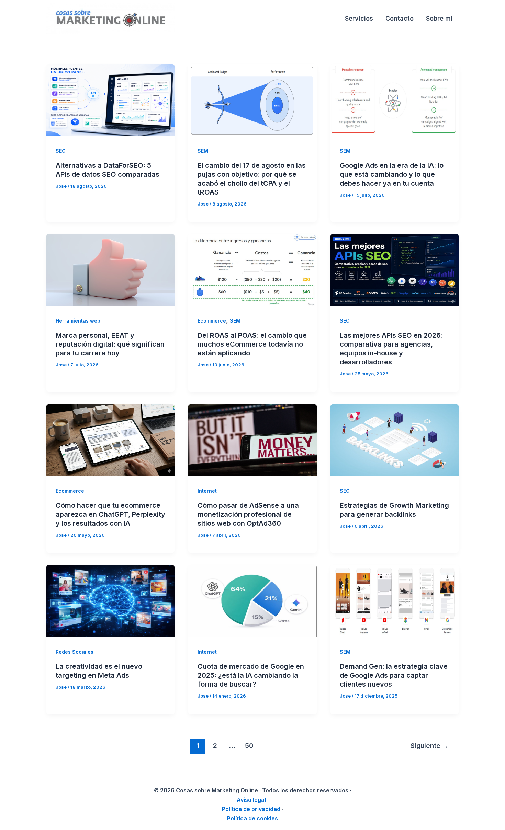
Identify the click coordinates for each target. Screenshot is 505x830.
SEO (61, 151)
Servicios (359, 18)
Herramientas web (78, 321)
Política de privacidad (251, 809)
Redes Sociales (74, 652)
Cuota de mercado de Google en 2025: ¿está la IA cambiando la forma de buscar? (251, 675)
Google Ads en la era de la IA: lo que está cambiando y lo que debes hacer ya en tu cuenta (392, 174)
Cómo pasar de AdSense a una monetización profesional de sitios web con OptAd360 (248, 514)
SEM (203, 151)
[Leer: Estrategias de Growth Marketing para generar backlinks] (394, 439)
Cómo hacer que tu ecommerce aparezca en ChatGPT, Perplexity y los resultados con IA (110, 514)
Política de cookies (252, 818)
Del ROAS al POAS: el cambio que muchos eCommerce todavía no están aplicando (252, 344)
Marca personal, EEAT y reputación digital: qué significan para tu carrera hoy (110, 344)
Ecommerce (212, 321)
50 (249, 745)
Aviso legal (251, 799)
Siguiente (430, 745)
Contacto (399, 18)
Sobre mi (439, 18)
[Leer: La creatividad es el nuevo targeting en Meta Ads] (110, 600)
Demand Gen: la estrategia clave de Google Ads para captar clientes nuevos (394, 675)
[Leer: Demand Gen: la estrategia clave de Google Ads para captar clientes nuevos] (394, 600)
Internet (207, 491)
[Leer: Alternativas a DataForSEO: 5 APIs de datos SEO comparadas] (110, 99)
